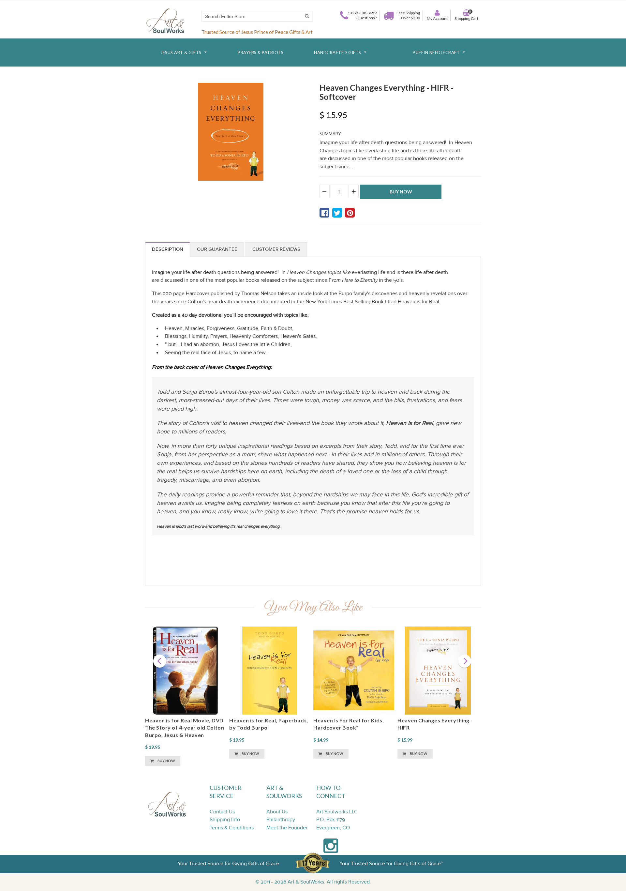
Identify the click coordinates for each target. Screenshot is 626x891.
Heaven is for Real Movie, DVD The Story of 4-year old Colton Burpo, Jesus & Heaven (184, 727)
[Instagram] (330, 849)
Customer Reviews (276, 249)
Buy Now (166, 761)
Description (167, 249)
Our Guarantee (217, 249)
